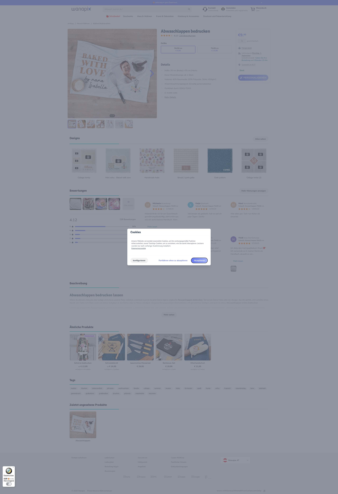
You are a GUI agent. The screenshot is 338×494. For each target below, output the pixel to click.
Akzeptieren (199, 260)
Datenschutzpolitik (138, 248)
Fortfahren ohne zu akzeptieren (173, 260)
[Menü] (13, 467)
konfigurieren (139, 260)
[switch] (8, 484)
